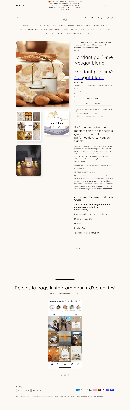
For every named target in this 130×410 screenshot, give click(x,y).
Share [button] (78, 249)
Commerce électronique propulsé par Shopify (41, 396)
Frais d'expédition (88, 85)
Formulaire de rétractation (65, 278)
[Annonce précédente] (46, 5)
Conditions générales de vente (84, 396)
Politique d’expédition (60, 396)
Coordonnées (71, 396)
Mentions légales (98, 396)
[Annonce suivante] (84, 5)
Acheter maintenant (93, 103)
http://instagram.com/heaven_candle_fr (65, 294)
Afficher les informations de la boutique (89, 116)
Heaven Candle (25, 396)
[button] (18, 18)
